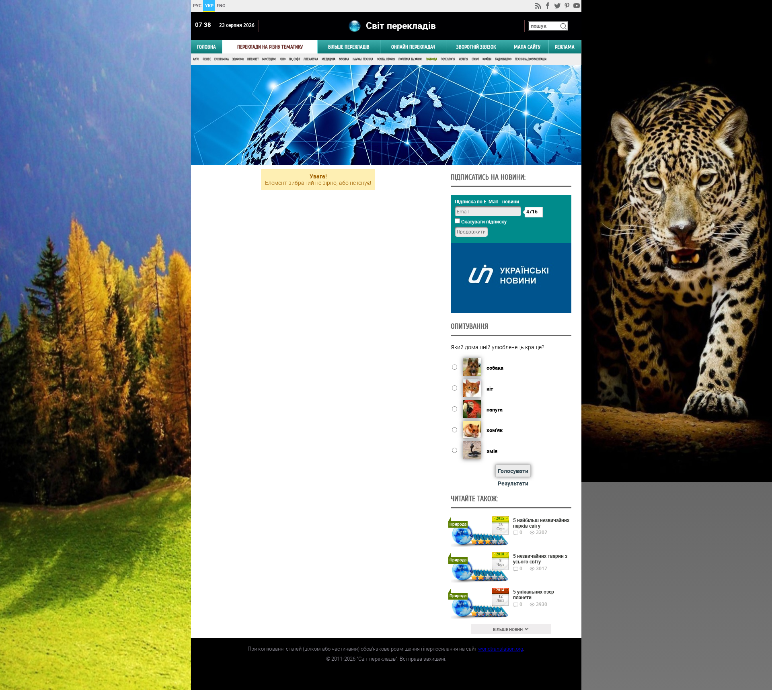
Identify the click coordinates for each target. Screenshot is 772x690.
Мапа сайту (527, 47)
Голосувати (513, 471)
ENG (221, 5)
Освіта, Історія (386, 59)
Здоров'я (238, 59)
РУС (197, 5)
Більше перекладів (349, 47)
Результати (513, 483)
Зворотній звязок (476, 47)
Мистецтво (269, 59)
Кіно (282, 59)
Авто (196, 59)
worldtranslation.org (500, 648)
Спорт (475, 59)
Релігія (463, 59)
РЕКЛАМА (565, 47)
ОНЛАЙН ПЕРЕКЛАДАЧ (413, 47)
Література (311, 59)
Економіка (221, 59)
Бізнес (207, 59)
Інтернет (253, 59)
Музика (344, 59)
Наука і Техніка (363, 59)
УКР (209, 5)
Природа (431, 59)
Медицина (328, 59)
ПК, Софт (294, 59)
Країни (486, 59)
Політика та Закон (410, 59)
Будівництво (503, 59)
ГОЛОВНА (206, 47)
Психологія (448, 59)
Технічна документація (530, 59)
